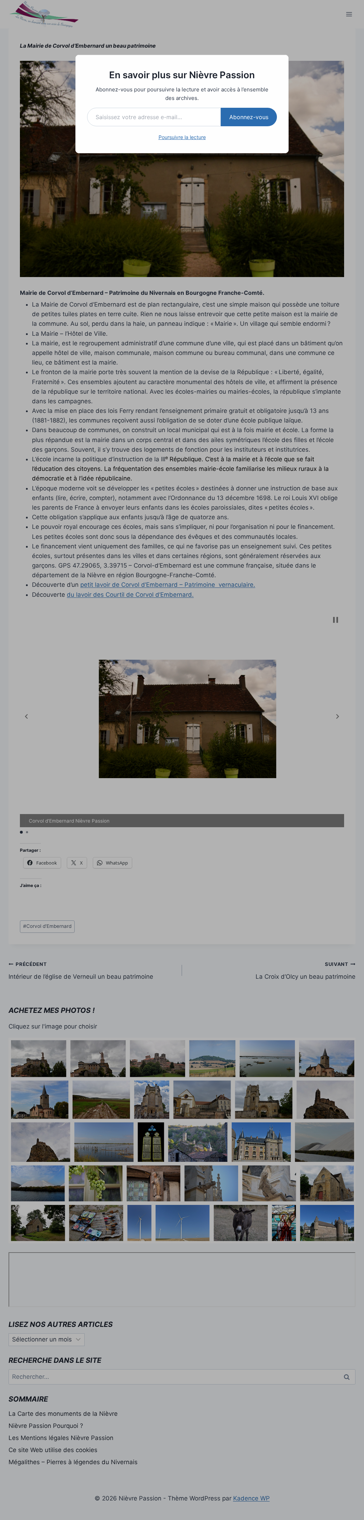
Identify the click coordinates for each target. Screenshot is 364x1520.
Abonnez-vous (248, 117)
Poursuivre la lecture (182, 137)
